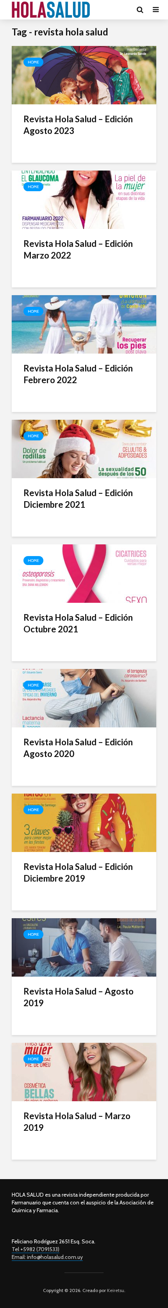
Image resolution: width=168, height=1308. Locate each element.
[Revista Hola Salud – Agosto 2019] (84, 947)
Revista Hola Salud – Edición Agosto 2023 (78, 125)
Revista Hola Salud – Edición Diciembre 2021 (78, 499)
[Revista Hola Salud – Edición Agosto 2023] (84, 74)
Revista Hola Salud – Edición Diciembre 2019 (78, 872)
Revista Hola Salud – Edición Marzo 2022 (78, 249)
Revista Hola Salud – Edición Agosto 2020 (78, 748)
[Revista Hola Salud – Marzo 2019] (84, 1071)
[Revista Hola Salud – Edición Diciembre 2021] (84, 448)
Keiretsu (115, 1290)
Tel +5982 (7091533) (35, 1249)
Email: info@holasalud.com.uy (47, 1256)
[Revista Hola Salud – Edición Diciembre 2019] (84, 822)
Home (33, 62)
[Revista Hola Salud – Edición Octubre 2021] (84, 573)
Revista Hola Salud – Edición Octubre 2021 (78, 623)
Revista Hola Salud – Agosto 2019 (78, 997)
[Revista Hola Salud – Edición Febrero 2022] (84, 323)
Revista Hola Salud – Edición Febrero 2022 (78, 374)
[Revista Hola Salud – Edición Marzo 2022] (84, 199)
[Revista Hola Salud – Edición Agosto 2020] (84, 697)
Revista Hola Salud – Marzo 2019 (76, 1122)
